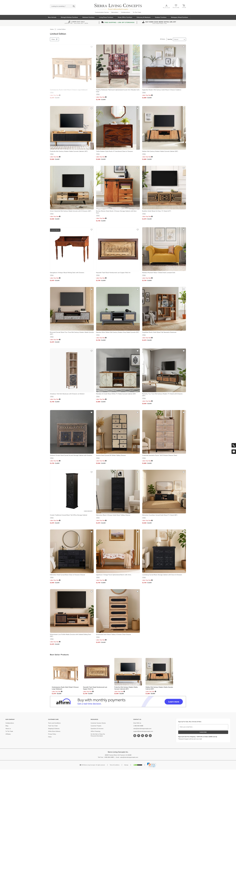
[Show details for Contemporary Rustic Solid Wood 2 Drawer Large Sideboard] (65, 671)
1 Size (51, 92)
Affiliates (8, 734)
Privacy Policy (52, 734)
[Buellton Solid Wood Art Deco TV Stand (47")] (164, 187)
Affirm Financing (95, 731)
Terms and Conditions (54, 723)
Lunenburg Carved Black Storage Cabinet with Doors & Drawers (162, 575)
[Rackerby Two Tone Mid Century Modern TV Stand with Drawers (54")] (164, 370)
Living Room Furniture (106, 17)
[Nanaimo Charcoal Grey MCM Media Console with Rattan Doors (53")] (118, 309)
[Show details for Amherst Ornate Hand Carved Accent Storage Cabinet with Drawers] (72, 432)
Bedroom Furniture (89, 17)
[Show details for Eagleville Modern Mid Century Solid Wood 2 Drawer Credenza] (164, 66)
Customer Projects (96, 726)
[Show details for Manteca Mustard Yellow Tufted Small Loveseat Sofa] (164, 249)
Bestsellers (114, 12)
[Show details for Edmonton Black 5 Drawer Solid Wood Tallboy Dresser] (118, 491)
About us (8, 728)
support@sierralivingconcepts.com (143, 731)
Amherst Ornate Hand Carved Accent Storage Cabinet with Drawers (71, 455)
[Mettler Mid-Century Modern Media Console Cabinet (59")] (164, 128)
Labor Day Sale (78, 22)
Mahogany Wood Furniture (179, 17)
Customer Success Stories (98, 723)
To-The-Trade (137, 12)
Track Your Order (53, 726)
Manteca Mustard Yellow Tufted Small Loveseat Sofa (158, 272)
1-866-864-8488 (138, 726)
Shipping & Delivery (53, 728)
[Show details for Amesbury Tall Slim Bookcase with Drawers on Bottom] (72, 370)
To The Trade (9, 731)
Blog (7, 726)
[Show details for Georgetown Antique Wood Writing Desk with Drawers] (72, 249)
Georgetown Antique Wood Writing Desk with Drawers (67, 272)
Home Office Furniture (125, 17)
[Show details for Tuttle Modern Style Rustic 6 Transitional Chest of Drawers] (118, 128)
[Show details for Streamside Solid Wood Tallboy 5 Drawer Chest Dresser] (118, 611)
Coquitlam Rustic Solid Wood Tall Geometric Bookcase (159, 332)
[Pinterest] (138, 735)
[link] (151, 765)
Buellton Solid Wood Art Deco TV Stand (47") (156, 211)
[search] (63, 6)
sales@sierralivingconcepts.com (142, 728)
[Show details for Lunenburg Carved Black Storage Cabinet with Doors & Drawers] (164, 551)
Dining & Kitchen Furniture (69, 17)
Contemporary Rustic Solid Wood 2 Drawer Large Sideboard (68, 90)
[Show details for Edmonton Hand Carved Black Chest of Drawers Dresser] (72, 551)
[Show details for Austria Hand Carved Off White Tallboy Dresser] (118, 432)
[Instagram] (150, 735)
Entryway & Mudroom (143, 17)
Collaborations (125, 12)
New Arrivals (52, 17)
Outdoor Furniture (160, 17)
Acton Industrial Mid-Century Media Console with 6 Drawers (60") (70, 211)
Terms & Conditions (114, 765)
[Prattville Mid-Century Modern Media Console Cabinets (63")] (72, 128)
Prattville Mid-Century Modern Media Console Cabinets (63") (69, 151)
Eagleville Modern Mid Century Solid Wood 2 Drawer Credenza (161, 90)
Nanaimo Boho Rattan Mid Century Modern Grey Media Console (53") (117, 332)
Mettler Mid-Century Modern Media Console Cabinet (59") (160, 151)
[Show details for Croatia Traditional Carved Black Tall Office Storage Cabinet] (72, 491)
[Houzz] (142, 735)
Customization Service (102, 12)
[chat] (233, 451)
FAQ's (50, 737)
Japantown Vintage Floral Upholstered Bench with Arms (113, 575)
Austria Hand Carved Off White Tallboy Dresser (111, 455)
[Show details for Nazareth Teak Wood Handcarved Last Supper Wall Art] (118, 249)
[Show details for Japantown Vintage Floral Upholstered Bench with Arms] (118, 551)
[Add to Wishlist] (91, 47)
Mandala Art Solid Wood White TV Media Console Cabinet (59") (116, 394)
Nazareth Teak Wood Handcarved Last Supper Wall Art (113, 272)
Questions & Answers (97, 728)
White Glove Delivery (54, 731)
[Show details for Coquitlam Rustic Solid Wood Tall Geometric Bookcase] (164, 309)
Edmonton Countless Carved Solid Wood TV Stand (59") (159, 515)
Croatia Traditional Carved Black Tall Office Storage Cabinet (68, 515)
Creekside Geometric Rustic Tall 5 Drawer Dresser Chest (159, 455)
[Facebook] (146, 735)
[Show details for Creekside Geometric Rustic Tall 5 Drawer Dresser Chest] (164, 432)
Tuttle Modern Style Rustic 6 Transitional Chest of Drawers (114, 151)
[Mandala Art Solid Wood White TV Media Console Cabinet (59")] (118, 370)
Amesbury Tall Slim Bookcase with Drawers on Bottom (67, 394)
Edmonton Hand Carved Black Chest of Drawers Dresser (67, 575)
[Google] (134, 735)
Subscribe (203, 732)
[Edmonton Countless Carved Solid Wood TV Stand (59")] (164, 491)
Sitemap (126, 765)
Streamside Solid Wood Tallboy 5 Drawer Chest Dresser (113, 634)
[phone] (233, 445)
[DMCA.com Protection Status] (137, 765)
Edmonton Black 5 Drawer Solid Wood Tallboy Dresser (113, 515)
